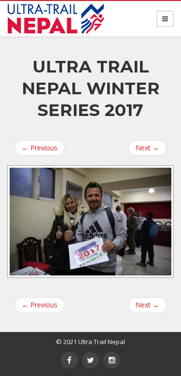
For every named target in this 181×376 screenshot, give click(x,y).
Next (147, 147)
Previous (39, 147)
